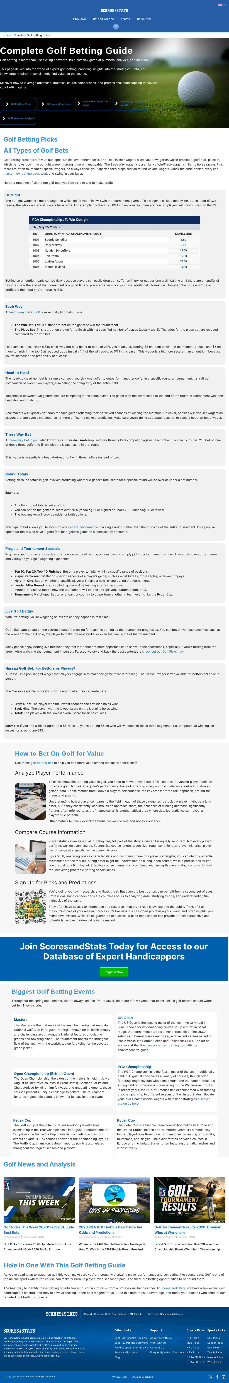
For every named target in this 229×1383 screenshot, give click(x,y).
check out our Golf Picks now (163, 651)
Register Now (114, 972)
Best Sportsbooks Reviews (130, 1337)
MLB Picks (193, 1342)
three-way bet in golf (23, 440)
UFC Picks (213, 1337)
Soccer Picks (215, 1342)
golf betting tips (42, 763)
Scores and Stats (173, 1288)
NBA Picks (193, 1352)
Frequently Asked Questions (167, 1352)
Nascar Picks (215, 1357)
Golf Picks (213, 1347)
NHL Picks (193, 1347)
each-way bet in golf (25, 312)
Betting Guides (103, 19)
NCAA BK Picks (196, 1361)
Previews (79, 19)
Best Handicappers (126, 1352)
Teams (125, 19)
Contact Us (157, 1347)
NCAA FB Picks (196, 1357)
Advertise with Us (161, 1337)
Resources (144, 19)
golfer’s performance (83, 527)
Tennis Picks (214, 1352)
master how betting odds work (26, 173)
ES (223, 5)
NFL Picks (193, 1337)
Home (7, 35)
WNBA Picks (214, 1361)
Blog (117, 1357)
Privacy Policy (119, 1376)
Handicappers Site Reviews (131, 1347)
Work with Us (158, 1342)
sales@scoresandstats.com (169, 1314)
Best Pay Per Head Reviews (131, 1342)
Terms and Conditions (141, 1376)
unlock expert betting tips (166, 1045)
